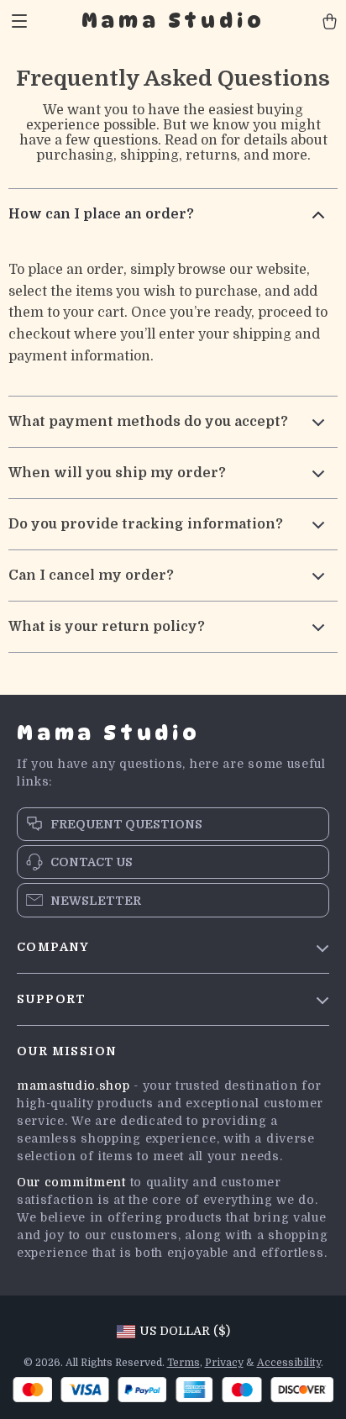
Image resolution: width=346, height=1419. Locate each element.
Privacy (224, 1363)
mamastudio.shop (73, 1085)
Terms (183, 1363)
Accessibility (289, 1363)
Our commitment (71, 1182)
